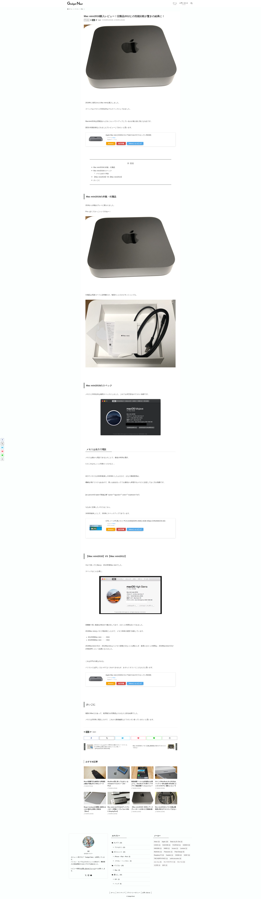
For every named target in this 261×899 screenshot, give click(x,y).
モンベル (181, 862)
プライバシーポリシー (133, 892)
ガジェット (119, 852)
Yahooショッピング (135, 143)
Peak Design (179, 852)
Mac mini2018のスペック (102, 171)
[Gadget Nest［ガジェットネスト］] (75, 3)
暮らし (118, 875)
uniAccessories (175, 858)
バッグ (118, 883)
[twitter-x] (86, 875)
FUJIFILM (177, 845)
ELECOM (166, 845)
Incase (175, 848)
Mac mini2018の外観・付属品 (104, 167)
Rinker (113, 137)
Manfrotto (158, 852)
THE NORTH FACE (161, 858)
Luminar (183, 848)
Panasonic (168, 852)
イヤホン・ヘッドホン (123, 861)
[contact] (91, 875)
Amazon (111, 143)
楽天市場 (121, 143)
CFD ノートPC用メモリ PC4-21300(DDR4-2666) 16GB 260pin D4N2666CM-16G (135, 521)
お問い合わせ (146, 892)
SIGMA (178, 855)
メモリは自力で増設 (102, 173)
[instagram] (88, 875)
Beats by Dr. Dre (176, 841)
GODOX (186, 845)
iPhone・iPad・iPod (122, 856)
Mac (93, 20)
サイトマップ (121, 892)
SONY (187, 855)
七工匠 (157, 865)
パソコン (119, 865)
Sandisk (169, 855)
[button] (91, 738)
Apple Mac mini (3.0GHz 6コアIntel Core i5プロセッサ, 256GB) (128, 135)
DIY (117, 879)
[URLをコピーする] (169, 738)
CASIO (157, 845)
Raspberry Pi (159, 855)
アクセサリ (120, 847)
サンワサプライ (169, 862)
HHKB (167, 848)
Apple (99, 20)
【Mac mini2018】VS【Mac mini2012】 (108, 177)
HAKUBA (157, 848)
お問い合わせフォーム (88, 868)
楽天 (164, 865)
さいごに (96, 180)
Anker (157, 841)
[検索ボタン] (191, 3)
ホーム (113, 892)
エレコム (157, 862)
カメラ (118, 843)
